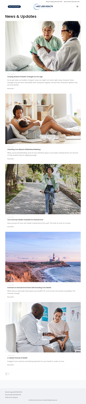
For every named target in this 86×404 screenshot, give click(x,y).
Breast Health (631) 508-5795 (71, 1)
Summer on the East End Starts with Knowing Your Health (29, 287)
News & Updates (20, 16)
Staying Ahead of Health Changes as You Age (25, 77)
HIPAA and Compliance (11, 397)
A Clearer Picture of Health (17, 358)
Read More (10, 88)
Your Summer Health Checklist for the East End (25, 220)
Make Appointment (14, 6)
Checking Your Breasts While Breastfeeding (23, 149)
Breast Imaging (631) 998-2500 (54, 1)
